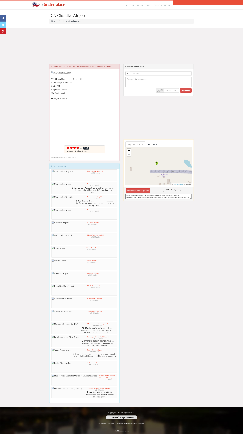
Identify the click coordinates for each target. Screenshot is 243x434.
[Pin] (3, 31)
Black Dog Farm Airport (95, 286)
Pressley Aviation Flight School (98, 337)
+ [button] (129, 150)
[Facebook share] (3, 18)
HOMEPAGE (129, 5)
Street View (152, 144)
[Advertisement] (121, 46)
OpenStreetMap (178, 184)
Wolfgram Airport (93, 222)
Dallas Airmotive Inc (94, 363)
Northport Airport (93, 273)
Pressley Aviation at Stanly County (100, 388)
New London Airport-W (95, 171)
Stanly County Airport (94, 350)
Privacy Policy (144, 5)
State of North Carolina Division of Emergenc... (107, 376)
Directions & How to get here (138, 190)
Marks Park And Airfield (95, 235)
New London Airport (94, 184)
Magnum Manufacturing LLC (97, 324)
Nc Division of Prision (94, 298)
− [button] (129, 154)
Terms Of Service (162, 5)
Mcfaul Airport (91, 260)
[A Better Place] (48, 4)
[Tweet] (3, 25)
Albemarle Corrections (94, 311)
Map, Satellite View (135, 144)
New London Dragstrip (95, 197)
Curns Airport (91, 248)
